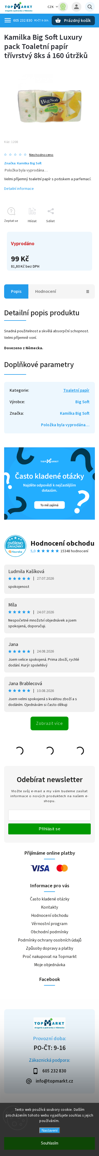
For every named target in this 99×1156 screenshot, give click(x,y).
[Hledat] (90, 7)
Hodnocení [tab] (45, 291)
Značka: (23, 163)
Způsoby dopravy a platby (49, 948)
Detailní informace (19, 188)
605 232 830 (22, 20)
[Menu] (8, 20)
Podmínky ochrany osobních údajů (49, 940)
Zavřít (78, 230)
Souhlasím (49, 1143)
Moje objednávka (49, 965)
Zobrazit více (49, 723)
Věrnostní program (49, 924)
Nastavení (50, 1130)
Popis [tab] (16, 291)
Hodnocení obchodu (63, 543)
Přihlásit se (49, 828)
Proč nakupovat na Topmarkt (50, 957)
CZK (51, 7)
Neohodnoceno (41, 155)
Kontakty (49, 907)
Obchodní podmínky (49, 932)
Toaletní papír (76, 390)
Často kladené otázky (49, 899)
